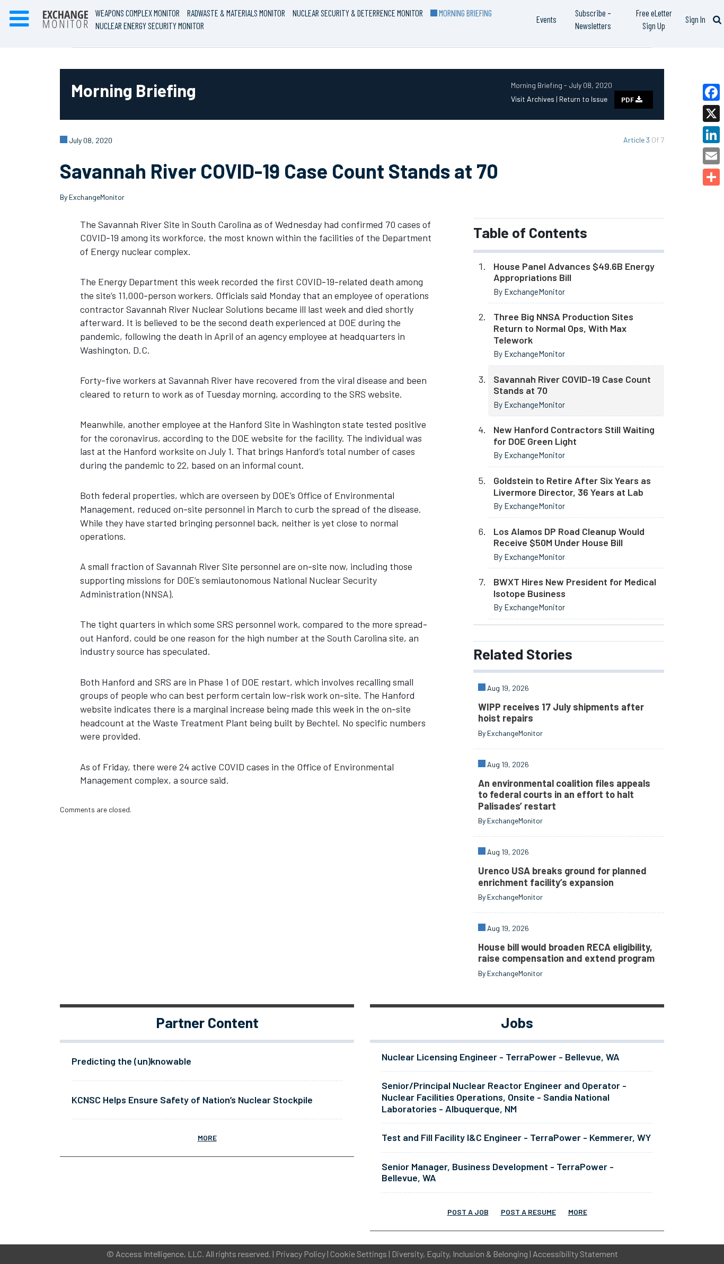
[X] (711, 113)
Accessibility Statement (575, 1254)
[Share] (711, 177)
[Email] (711, 155)
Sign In (695, 19)
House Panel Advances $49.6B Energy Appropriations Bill (574, 272)
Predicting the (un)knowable (131, 1061)
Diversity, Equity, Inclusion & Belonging (460, 1254)
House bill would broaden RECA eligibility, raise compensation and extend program (566, 952)
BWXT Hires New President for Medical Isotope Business (574, 587)
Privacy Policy (300, 1254)
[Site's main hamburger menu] (19, 19)
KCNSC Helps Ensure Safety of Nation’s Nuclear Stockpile (192, 1099)
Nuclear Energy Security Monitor (149, 25)
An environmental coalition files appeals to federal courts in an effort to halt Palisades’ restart (564, 794)
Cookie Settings (358, 1254)
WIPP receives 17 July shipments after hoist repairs (561, 712)
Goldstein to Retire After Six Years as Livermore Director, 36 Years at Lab (572, 486)
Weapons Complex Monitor (137, 12)
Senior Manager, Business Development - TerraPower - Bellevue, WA (498, 1172)
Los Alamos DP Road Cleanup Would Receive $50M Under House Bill (568, 537)
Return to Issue (583, 98)
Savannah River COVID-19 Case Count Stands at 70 (572, 385)
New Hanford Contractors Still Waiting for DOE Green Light (574, 435)
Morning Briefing (464, 12)
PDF (628, 99)
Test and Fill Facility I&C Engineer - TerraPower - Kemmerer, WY (516, 1137)
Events (546, 19)
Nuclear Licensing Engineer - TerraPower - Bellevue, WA (501, 1057)
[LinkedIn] (711, 134)
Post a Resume (528, 1211)
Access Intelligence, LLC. (160, 1254)
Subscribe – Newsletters (593, 19)
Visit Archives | (535, 98)
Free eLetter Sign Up (654, 19)
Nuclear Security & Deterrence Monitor (358, 12)
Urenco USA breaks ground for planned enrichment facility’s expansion (562, 876)
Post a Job (468, 1211)
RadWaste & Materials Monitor (236, 12)
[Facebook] (711, 92)
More (207, 1137)
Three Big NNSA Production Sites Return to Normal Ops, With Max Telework (563, 328)
